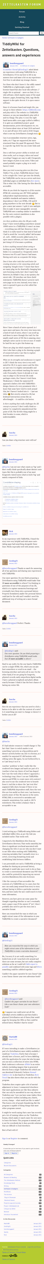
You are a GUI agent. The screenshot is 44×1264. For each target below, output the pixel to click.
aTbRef (27, 1064)
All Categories (8, 1174)
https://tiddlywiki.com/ (32, 110)
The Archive (8, 1194)
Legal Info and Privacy (34, 1247)
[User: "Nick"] (5, 533)
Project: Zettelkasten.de (11, 1206)
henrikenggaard (16, 63)
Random (6, 1212)
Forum (22, 11)
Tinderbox (14, 1054)
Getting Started (22, 27)
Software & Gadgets (28, 66)
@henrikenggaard (9, 568)
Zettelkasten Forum (22, 4)
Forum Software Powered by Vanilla (9, 1255)
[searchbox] (23, 33)
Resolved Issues (9, 1200)
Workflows (7, 1192)
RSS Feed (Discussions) (10, 1250)
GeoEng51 (13, 561)
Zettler (8, 445)
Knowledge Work (9, 1183)
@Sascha (6, 467)
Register (14, 1138)
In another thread (10, 69)
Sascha (12, 433)
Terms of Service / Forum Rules (14, 1252)
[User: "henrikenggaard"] (6, 65)
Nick (11, 531)
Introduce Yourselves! (11, 1214)
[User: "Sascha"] (5, 434)
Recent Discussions (10, 1165)
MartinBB (13, 1037)
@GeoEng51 (23, 69)
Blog (22, 22)
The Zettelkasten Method (12, 1180)
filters (39, 967)
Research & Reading (10, 1177)
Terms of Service (8, 1259)
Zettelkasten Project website (17, 1247)
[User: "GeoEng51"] (5, 562)
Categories (7, 1163)
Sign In (5, 1138)
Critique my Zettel (9, 1209)
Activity (22, 17)
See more (35, 181)
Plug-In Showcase (10, 1197)
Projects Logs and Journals (12, 1203)
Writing (6, 1186)
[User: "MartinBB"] (5, 1038)
